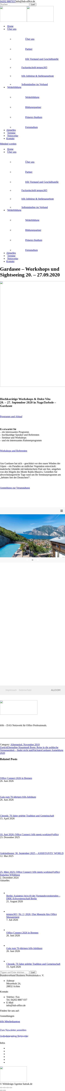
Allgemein (15, 744)
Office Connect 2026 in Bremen (16, 778)
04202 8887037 (8, 1)
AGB (9, 1054)
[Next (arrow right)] (4, 1090)
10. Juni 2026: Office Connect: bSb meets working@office (29, 834)
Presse (9, 1056)
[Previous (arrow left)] (1, 1090)
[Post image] (8, 775)
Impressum (11, 1059)
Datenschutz (12, 1062)
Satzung (10, 1051)
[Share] (4, 1087)
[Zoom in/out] (10, 1087)
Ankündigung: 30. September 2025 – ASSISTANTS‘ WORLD (32, 853)
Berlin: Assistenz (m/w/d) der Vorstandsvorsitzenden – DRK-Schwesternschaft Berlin (33, 897)
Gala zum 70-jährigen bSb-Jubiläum (18, 797)
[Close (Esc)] (1, 1087)
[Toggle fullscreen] (7, 1087)
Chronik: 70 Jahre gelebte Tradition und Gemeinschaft (27, 815)
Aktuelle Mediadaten (16, 1048)
